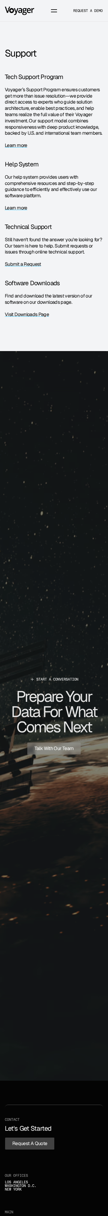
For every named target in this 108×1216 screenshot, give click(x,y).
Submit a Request (23, 264)
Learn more (16, 145)
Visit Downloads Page (27, 314)
